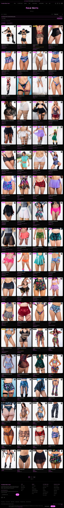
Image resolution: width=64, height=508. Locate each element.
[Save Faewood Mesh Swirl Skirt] (61, 229)
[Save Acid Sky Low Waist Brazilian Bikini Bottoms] (61, 77)
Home (2, 14)
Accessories (41, 3)
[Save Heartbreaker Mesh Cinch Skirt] (61, 102)
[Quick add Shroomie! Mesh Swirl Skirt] (46, 295)
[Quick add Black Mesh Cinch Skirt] (15, 168)
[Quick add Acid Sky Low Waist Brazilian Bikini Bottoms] (61, 93)
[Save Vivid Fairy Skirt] (61, 356)
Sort (52, 14)
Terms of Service (8, 501)
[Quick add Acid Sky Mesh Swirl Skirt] (15, 69)
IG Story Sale (20, 3)
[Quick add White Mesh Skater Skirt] (30, 219)
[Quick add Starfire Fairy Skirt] (30, 295)
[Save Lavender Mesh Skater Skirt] (46, 127)
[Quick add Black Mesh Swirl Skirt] (15, 42)
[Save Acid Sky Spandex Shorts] (61, 52)
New (15, 3)
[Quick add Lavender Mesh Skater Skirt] (46, 143)
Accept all (53, 506)
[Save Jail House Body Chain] (30, 451)
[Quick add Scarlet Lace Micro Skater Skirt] (30, 320)
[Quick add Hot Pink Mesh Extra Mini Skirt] (61, 219)
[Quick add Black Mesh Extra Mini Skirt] (30, 42)
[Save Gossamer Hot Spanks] (61, 303)
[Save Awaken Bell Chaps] (61, 379)
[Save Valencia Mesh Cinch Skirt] (30, 254)
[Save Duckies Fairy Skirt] (61, 279)
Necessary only (47, 506)
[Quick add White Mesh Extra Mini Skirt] (30, 118)
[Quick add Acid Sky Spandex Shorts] (61, 69)
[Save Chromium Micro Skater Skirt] (61, 152)
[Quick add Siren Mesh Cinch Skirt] (61, 270)
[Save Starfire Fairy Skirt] (30, 279)
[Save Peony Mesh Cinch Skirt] (15, 254)
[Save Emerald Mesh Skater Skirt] (61, 127)
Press (33, 493)
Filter (4, 23)
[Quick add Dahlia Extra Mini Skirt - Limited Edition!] (15, 118)
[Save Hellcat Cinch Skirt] (15, 279)
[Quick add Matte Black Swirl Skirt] (46, 118)
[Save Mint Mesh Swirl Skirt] (30, 152)
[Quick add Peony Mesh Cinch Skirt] (15, 270)
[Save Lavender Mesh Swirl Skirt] (61, 177)
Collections (34, 3)
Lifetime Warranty (35, 490)
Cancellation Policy (22, 501)
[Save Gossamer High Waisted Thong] (15, 329)
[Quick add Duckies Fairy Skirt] (61, 295)
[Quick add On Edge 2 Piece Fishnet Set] (30, 346)
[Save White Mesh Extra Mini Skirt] (30, 102)
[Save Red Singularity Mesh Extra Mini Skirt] (30, 356)
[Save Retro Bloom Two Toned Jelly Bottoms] (46, 77)
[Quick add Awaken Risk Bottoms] (46, 320)
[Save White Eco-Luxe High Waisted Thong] (46, 52)
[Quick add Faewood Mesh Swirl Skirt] (61, 245)
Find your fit (10, 23)
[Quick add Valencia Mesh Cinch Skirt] (30, 270)
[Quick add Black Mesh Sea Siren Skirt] (15, 143)
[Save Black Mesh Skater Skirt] (15, 229)
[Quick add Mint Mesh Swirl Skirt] (30, 168)
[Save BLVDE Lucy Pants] (61, 403)
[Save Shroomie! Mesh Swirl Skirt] (46, 279)
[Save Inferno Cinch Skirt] (46, 177)
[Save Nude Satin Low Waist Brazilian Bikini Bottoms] (30, 403)
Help (49, 3)
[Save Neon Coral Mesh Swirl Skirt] (30, 229)
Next (34, 477)
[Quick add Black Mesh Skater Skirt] (15, 245)
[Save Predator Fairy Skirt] (46, 356)
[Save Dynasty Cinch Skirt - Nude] (30, 427)
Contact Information (28, 501)
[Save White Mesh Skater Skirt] (30, 203)
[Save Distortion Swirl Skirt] (15, 303)
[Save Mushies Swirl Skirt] (15, 379)
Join (17, 494)
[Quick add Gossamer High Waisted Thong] (15, 346)
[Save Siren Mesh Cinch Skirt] (61, 254)
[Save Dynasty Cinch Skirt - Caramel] (15, 427)
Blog (54, 495)
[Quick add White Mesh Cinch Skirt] (46, 168)
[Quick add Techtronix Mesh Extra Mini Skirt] (46, 245)
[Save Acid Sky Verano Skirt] (61, 427)
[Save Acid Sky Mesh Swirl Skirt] (15, 52)
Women (25, 3)
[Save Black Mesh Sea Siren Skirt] (15, 127)
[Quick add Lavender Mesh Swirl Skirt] (61, 193)
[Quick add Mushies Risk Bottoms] (30, 93)
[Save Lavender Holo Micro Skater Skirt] (15, 356)
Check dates (60, 18)
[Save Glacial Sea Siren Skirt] (30, 379)
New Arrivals (23, 487)
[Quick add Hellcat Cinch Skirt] (15, 295)
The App (55, 493)
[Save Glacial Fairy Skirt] (46, 379)
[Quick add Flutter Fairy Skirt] (46, 219)
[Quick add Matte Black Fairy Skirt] (15, 219)
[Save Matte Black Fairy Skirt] (15, 203)
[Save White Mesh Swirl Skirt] (30, 127)
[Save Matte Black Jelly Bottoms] (15, 77)
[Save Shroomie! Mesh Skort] (61, 451)
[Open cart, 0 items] (62, 3)
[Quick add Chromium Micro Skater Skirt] (61, 168)
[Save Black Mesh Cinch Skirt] (15, 152)
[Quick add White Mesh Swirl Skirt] (30, 143)
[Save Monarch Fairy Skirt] (30, 177)
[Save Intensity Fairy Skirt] (61, 329)
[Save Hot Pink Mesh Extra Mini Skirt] (61, 203)
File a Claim (45, 495)
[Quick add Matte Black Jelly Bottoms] (15, 93)
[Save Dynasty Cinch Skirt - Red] (46, 427)
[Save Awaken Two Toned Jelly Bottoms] (15, 451)
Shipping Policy (17, 501)
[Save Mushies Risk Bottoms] (30, 77)
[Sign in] (60, 3)
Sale (46, 3)
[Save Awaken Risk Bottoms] (46, 303)
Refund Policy (12, 501)
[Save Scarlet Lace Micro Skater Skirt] (30, 303)
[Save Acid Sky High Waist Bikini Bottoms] (30, 52)
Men (29, 3)
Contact (44, 490)
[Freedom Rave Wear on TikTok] (4, 497)
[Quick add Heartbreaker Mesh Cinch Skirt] (61, 118)
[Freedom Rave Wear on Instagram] (2, 497)
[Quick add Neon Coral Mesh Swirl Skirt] (30, 245)
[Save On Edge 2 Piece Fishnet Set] (30, 329)
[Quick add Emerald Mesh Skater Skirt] (61, 143)
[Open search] (56, 3)
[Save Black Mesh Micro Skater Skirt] (61, 26)
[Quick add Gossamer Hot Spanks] (61, 320)
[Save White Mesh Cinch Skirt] (46, 152)
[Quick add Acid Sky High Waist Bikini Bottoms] (30, 69)
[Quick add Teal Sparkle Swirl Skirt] (46, 270)
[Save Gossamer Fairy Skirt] (46, 403)
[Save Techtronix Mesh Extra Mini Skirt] (46, 229)
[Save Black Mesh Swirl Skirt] (15, 26)
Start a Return (45, 493)
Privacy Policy (3, 501)
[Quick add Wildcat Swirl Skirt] (46, 42)
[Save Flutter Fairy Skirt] (46, 203)
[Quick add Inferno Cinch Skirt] (46, 193)
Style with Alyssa (56, 487)
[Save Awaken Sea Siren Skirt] (46, 329)
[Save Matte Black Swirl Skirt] (46, 102)
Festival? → (60, 16)
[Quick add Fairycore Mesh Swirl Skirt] (15, 193)
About (33, 487)
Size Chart (44, 487)
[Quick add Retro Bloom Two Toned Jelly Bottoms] (46, 93)
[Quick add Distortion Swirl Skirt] (15, 320)
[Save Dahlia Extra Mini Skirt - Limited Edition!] (15, 102)
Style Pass (55, 490)
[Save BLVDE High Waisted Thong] (15, 403)
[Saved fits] (58, 3)
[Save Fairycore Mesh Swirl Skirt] (15, 177)
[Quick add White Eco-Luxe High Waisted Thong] (46, 69)
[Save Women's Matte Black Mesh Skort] (46, 451)
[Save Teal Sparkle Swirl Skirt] (46, 254)
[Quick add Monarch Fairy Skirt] (30, 193)
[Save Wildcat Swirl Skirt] (46, 26)
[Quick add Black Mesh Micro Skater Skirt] (61, 42)
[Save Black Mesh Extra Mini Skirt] (30, 26)
